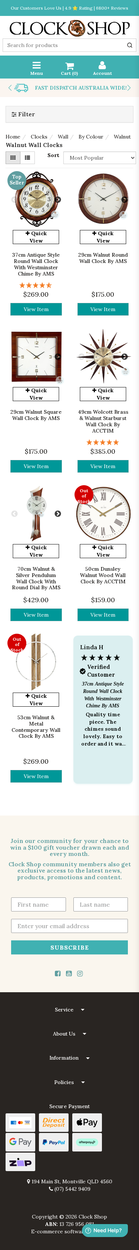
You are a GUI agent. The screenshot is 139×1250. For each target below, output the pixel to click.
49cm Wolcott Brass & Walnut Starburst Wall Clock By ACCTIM (103, 421)
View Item (36, 309)
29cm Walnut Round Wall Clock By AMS (103, 257)
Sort (53, 155)
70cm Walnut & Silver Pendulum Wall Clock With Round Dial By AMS (36, 578)
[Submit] (129, 45)
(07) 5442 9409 (71, 1189)
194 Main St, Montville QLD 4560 (71, 1181)
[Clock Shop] (70, 26)
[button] (103, 717)
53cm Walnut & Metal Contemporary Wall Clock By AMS (35, 726)
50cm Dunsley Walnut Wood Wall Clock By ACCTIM (103, 575)
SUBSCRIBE (69, 947)
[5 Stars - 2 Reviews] (103, 442)
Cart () (69, 73)
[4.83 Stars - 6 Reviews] (36, 285)
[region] (103, 717)
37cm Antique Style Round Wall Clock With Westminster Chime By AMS (36, 264)
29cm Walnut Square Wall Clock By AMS (36, 415)
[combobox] (69, 45)
